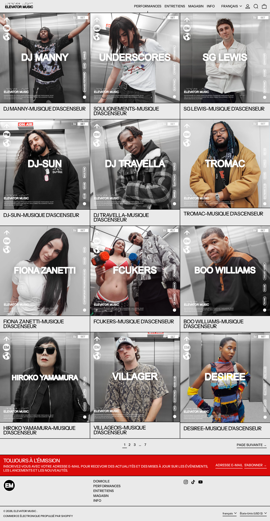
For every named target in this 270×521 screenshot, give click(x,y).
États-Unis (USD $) (251, 513)
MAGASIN (101, 496)
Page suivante (250, 445)
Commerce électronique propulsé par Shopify (38, 516)
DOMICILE (101, 481)
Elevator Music (25, 511)
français (230, 6)
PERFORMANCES (106, 486)
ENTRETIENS (103, 491)
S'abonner (253, 465)
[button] (255, 6)
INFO (97, 501)
